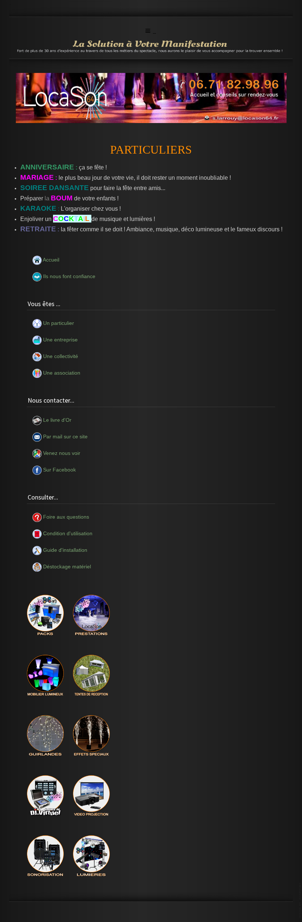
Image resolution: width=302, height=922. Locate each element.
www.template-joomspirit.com (300, 900)
